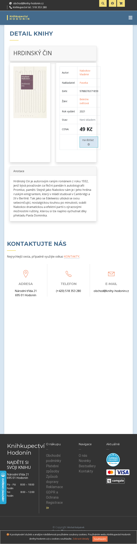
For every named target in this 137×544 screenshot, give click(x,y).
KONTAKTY (71, 256)
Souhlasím (100, 539)
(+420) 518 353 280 (68, 291)
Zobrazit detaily (81, 538)
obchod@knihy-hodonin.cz (111, 291)
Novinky (85, 461)
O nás (83, 456)
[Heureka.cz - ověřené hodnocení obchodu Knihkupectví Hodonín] (113, 459)
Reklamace (54, 487)
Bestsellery (87, 466)
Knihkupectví (20, 17)
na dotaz (88, 140)
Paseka (84, 82)
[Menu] (130, 17)
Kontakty (86, 471)
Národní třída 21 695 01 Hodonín (26, 293)
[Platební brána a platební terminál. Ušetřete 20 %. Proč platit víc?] (115, 479)
